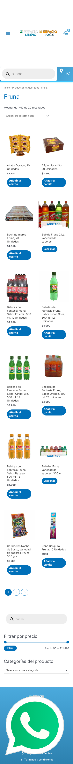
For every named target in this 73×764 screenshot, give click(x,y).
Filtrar (10, 648)
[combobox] (36, 670)
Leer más (49, 248)
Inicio (7, 87)
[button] (8, 33)
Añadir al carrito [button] (15, 182)
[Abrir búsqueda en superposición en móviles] (28, 74)
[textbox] (35, 670)
